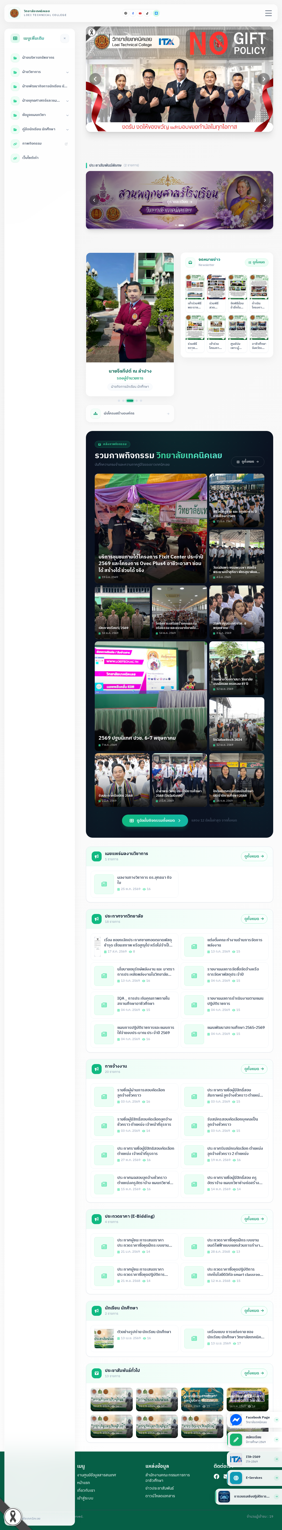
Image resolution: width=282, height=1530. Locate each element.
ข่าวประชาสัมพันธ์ (159, 1488)
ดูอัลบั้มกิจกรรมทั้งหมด (156, 820)
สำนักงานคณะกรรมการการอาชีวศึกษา (167, 1478)
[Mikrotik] (126, 13)
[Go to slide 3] (175, 125)
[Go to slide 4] (182, 125)
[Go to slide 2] (170, 125)
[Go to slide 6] (189, 125)
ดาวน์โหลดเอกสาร (160, 1496)
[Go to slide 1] (166, 125)
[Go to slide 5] (186, 125)
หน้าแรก (83, 1483)
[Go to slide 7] (193, 125)
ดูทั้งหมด (259, 262)
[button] (130, 324)
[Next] (264, 79)
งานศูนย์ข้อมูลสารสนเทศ (96, 1475)
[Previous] (95, 79)
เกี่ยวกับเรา (86, 1490)
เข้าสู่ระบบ (85, 1498)
